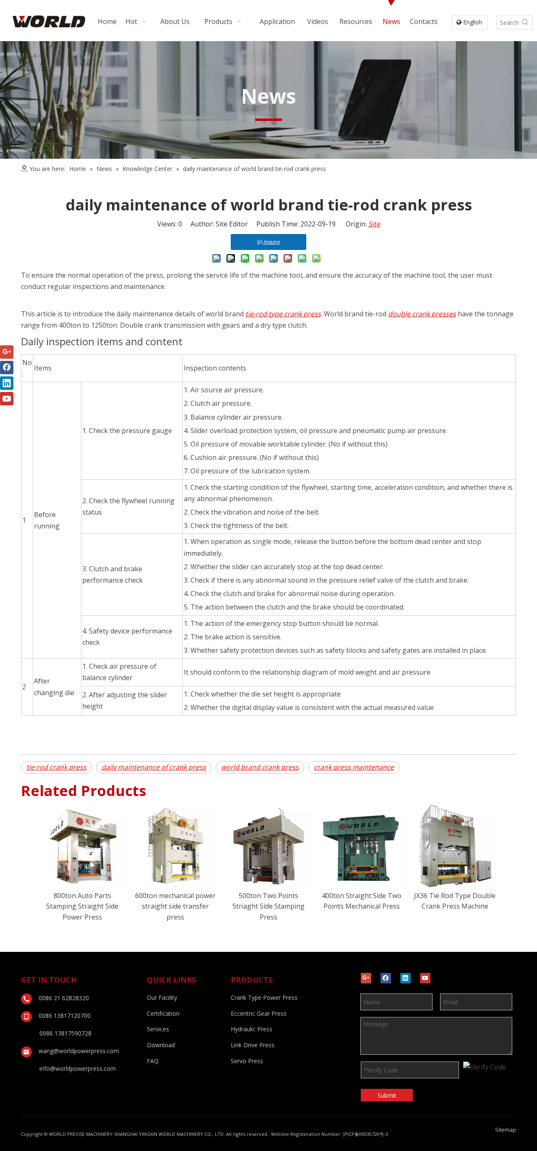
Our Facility (162, 997)
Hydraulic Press (251, 1029)
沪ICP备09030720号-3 (365, 1134)
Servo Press (247, 1061)
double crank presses (422, 313)
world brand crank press (260, 767)
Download (161, 1045)
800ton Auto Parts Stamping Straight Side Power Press (82, 906)
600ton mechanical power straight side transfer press (175, 906)
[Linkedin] (405, 978)
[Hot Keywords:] (525, 22)
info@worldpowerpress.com (77, 1068)
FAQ (153, 1061)
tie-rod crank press (56, 767)
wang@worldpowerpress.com (79, 1051)
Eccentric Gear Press (259, 1013)
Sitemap (505, 1129)
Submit (387, 1095)
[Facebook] (386, 978)
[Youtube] (425, 978)
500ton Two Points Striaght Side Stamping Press (268, 906)
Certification (163, 1013)
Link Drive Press (252, 1045)
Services (158, 1029)
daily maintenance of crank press (154, 767)
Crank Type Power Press (264, 997)
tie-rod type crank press (283, 313)
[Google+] (366, 978)
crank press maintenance (354, 767)
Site (374, 224)
